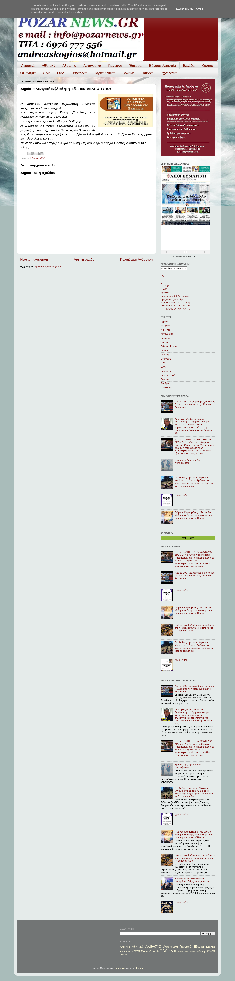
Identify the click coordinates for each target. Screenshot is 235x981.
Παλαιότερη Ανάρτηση (136, 259)
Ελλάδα (189, 65)
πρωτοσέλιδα (180, 256)
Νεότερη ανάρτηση (34, 259)
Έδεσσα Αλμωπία (162, 65)
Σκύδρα (147, 73)
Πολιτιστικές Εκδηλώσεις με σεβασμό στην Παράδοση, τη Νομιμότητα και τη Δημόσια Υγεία (195, 628)
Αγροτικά (28, 65)
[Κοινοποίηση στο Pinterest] (42, 153)
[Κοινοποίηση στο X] (35, 153)
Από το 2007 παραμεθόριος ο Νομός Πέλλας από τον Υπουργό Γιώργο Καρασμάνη (195, 404)
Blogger (139, 968)
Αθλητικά (48, 65)
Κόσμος (208, 65)
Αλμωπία (69, 65)
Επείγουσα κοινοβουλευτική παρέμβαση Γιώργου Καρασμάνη (192, 880)
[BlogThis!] (32, 153)
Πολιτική (128, 73)
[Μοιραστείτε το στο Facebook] (39, 153)
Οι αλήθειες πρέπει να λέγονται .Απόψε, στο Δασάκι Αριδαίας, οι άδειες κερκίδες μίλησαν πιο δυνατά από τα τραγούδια (194, 481)
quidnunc (120, 968)
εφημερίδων (193, 256)
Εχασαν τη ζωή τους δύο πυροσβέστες (188, 461)
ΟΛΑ (46, 73)
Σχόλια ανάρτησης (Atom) (48, 266)
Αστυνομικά (92, 65)
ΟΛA (60, 73)
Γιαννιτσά (115, 65)
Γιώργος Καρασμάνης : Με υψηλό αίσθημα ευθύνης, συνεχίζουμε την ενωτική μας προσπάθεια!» (193, 515)
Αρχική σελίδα (84, 259)
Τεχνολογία (168, 73)
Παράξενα (79, 73)
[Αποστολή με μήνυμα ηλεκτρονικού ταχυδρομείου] (29, 153)
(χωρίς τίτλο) (181, 495)
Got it (200, 8)
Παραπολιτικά (104, 73)
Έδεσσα (135, 65)
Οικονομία (28, 73)
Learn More (184, 8)
